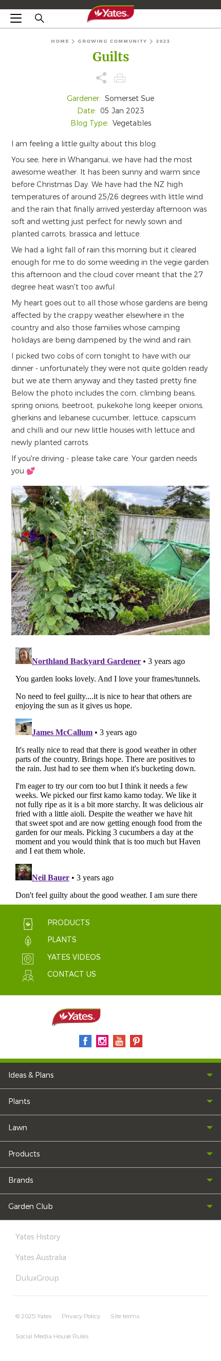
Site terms (124, 1316)
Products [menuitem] (24, 1154)
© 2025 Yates (33, 1316)
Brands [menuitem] (20, 1180)
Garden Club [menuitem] (30, 1207)
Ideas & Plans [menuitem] (30, 1075)
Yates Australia (40, 1258)
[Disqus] (110, 772)
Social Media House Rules (51, 1336)
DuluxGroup (37, 1278)
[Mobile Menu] (16, 18)
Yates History (37, 1237)
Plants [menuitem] (19, 1102)
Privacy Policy (81, 1316)
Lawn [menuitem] (17, 1128)
